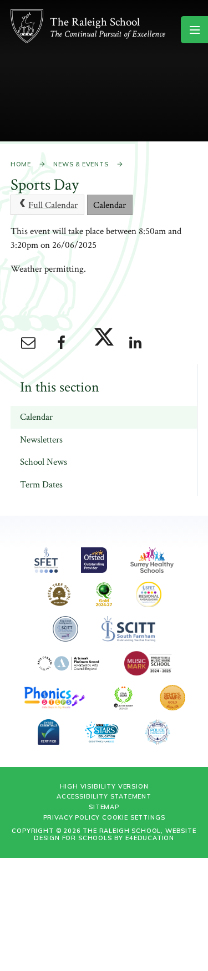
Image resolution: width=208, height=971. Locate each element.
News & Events (81, 164)
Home (21, 164)
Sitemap (104, 807)
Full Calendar (53, 205)
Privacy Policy (71, 817)
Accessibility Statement (104, 796)
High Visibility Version (104, 786)
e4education (149, 838)
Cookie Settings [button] (133, 817)
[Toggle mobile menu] (194, 29)
